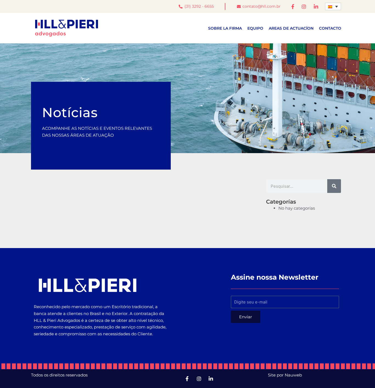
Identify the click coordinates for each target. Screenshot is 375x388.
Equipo (255, 28)
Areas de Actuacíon (291, 28)
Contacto (330, 28)
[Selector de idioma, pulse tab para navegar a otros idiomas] (333, 6)
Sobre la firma (225, 28)
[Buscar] (334, 186)
